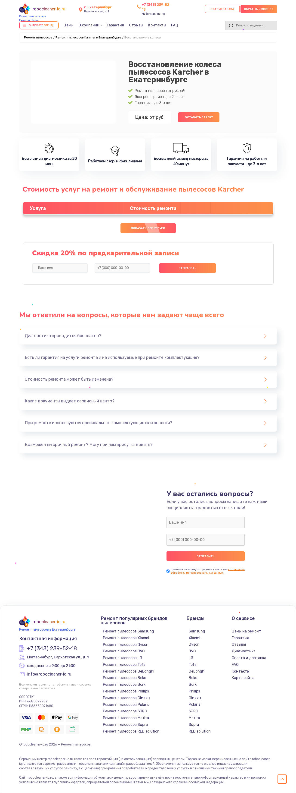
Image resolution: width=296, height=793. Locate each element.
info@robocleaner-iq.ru (49, 674)
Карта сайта (243, 678)
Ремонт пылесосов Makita (126, 718)
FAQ (174, 25)
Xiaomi (194, 638)
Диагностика (244, 651)
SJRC (193, 711)
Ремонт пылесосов (38, 37)
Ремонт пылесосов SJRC (125, 711)
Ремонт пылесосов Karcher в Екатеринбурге (88, 37)
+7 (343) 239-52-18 (52, 648)
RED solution (200, 731)
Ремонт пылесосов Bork (124, 684)
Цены (68, 25)
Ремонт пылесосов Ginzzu (126, 698)
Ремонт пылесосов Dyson (125, 644)
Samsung (197, 631)
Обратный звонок (259, 9)
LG (191, 658)
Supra (194, 724)
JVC (192, 651)
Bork (193, 684)
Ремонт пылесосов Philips (126, 691)
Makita (194, 718)
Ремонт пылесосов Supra (125, 724)
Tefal (193, 664)
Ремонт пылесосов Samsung (128, 631)
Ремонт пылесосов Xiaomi (126, 638)
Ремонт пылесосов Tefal (124, 664)
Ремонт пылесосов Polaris (126, 704)
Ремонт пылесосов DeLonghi (128, 671)
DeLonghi (197, 671)
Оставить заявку (199, 117)
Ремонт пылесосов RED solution (131, 731)
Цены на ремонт (246, 631)
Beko (193, 678)
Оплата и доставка (249, 658)
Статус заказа (222, 9)
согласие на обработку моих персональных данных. (208, 571)
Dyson (194, 644)
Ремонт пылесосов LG (122, 658)
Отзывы (136, 25)
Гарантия (115, 25)
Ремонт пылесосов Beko (124, 678)
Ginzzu (195, 698)
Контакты (157, 25)
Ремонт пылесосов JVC (124, 651)
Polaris (194, 704)
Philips (194, 691)
